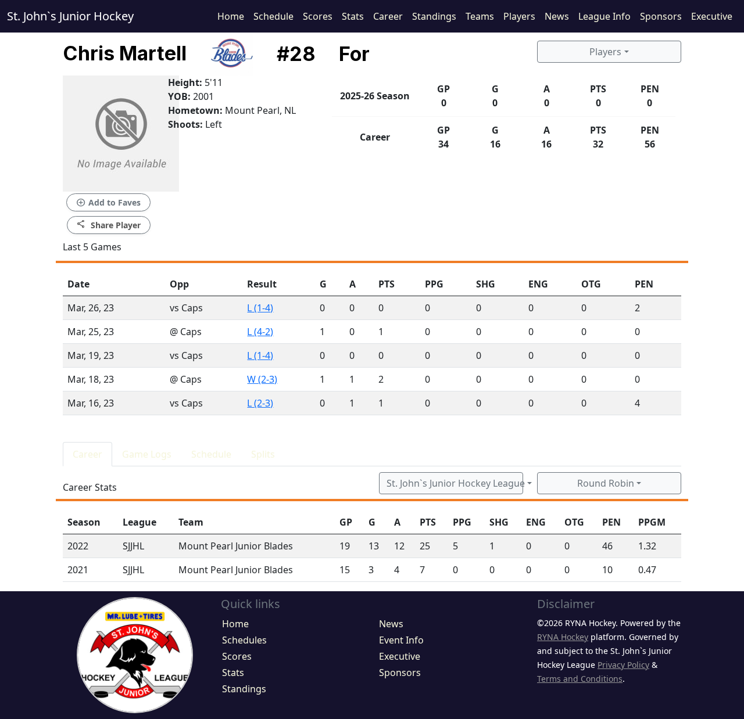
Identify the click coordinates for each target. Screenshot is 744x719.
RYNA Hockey (562, 636)
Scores (317, 16)
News (557, 16)
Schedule (273, 16)
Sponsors (661, 16)
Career (388, 16)
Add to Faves (108, 202)
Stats (353, 16)
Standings (434, 16)
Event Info (401, 640)
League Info (604, 16)
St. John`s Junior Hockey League (455, 483)
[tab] (87, 454)
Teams (480, 16)
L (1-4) (260, 307)
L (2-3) (260, 403)
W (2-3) (262, 379)
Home (230, 16)
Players (519, 16)
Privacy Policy (623, 664)
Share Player (109, 224)
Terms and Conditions (580, 678)
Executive (711, 16)
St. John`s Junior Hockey (70, 16)
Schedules (244, 640)
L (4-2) (260, 331)
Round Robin (605, 483)
